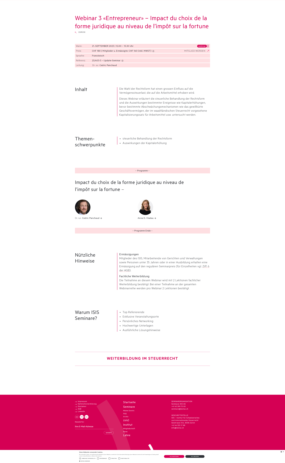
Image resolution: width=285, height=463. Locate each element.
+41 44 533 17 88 (178, 426)
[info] (153, 51)
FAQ (125, 414)
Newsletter (79, 422)
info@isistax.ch (177, 428)
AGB (79, 409)
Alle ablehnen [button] (195, 456)
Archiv (125, 417)
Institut (127, 425)
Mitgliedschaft (129, 429)
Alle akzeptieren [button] (174, 456)
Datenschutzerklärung (87, 404)
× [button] (283, 451)
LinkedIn (81, 412)
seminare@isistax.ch (179, 409)
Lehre (126, 435)
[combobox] (281, 452)
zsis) (126, 420)
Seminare (129, 407)
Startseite (129, 402)
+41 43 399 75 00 (178, 407)
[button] (90, 218)
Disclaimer (82, 407)
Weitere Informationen (97, 456)
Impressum (82, 402)
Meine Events (128, 411)
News (125, 432)
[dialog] (142, 456)
